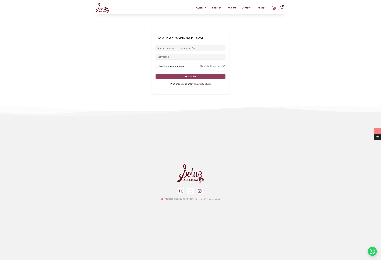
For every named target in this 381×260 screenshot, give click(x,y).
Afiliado (262, 7)
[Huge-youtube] (200, 191)
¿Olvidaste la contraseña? (211, 66)
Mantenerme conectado (171, 66)
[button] (372, 251)
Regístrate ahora (202, 84)
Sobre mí (217, 7)
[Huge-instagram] (190, 191)
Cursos (199, 7)
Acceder (190, 76)
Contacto (247, 7)
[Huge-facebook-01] (181, 191)
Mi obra (232, 7)
